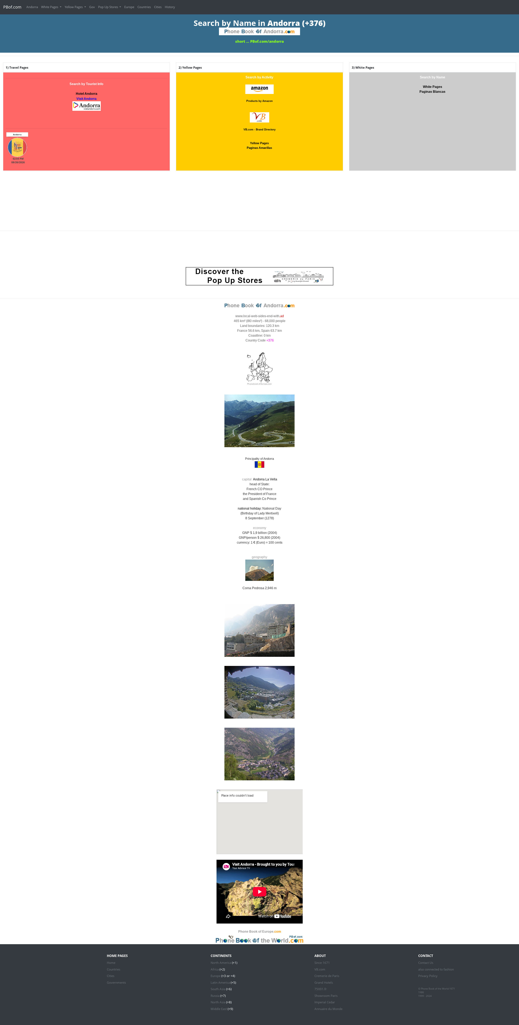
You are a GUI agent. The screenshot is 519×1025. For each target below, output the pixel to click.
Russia (215, 996)
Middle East (219, 1009)
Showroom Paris (326, 996)
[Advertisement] (259, 199)
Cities (158, 7)
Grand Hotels (323, 982)
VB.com (319, 969)
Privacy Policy (428, 976)
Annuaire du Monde (328, 1009)
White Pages (50, 7)
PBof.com (12, 7)
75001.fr (320, 989)
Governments (116, 982)
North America (221, 963)
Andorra (32, 7)
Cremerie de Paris (326, 976)
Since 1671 (322, 963)
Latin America (220, 982)
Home (111, 963)
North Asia (218, 1002)
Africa (215, 969)
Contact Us (425, 963)
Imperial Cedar (324, 1002)
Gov (92, 7)
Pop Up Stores (108, 7)
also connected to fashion (436, 969)
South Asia (218, 989)
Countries (144, 7)
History (170, 7)
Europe (129, 7)
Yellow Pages (74, 7)
